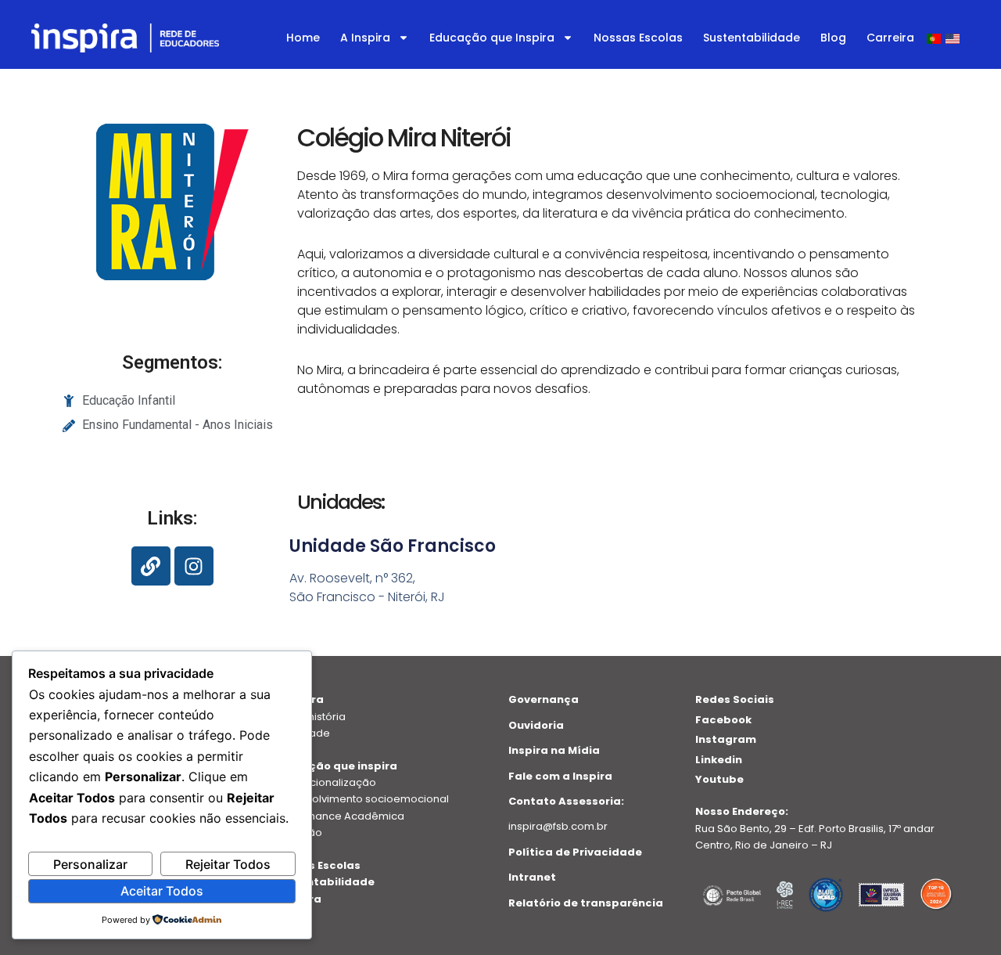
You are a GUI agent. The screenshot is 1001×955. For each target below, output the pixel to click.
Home (303, 37)
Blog (833, 37)
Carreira (890, 37)
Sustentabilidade (751, 37)
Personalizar (90, 864)
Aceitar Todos (161, 891)
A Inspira (365, 37)
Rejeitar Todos (228, 864)
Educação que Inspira (491, 37)
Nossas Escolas (638, 37)
